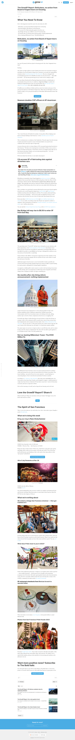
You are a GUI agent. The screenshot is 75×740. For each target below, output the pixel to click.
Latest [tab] (22, 686)
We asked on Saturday (41, 578)
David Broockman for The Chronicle (33, 74)
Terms (39, 732)
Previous (21, 681)
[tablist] (20, 686)
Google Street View (39, 60)
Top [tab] (18, 686)
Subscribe (66, 2)
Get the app (43, 734)
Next (54, 681)
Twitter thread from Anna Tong (33, 207)
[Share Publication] (61, 2)
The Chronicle (42, 130)
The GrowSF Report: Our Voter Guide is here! (29, 707)
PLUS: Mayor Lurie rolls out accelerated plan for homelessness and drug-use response (32, 693)
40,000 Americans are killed (31, 199)
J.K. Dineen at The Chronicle (30, 378)
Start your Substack (34, 734)
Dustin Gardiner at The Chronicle (37, 248)
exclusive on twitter (45, 178)
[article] (37, 692)
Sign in (71, 2)
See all (19, 715)
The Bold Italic (24, 412)
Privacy (36, 732)
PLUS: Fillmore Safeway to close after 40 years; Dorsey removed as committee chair (32, 709)
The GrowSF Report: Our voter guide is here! (29, 699)
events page (41, 483)
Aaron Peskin (42, 191)
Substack (32, 737)
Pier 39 (23, 488)
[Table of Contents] (1, 370)
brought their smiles (26, 652)
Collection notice (44, 732)
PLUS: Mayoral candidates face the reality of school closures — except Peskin (32, 700)
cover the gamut (36, 615)
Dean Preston (51, 191)
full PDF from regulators (49, 207)
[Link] (16, 20)
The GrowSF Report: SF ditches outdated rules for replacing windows (30, 690)
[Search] (59, 2)
